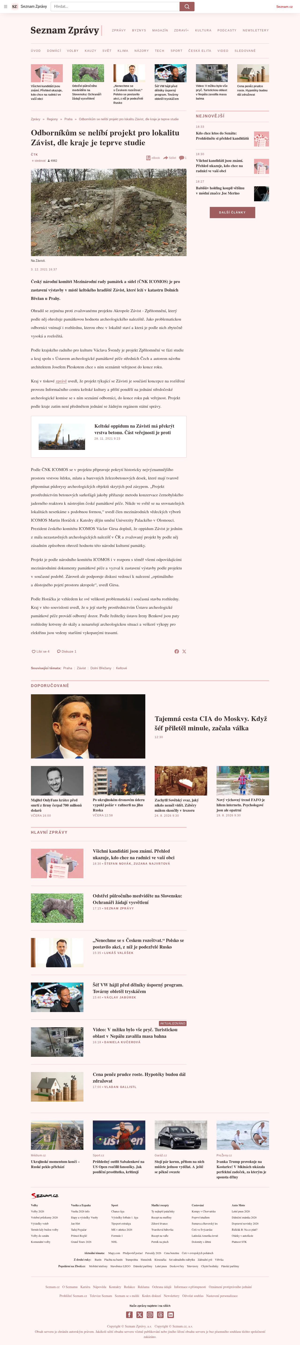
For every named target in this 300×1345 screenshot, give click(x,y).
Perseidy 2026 (153, 1253)
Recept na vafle (159, 1235)
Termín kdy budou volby (44, 1229)
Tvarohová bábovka (162, 1229)
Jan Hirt (75, 1223)
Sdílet (172, 158)
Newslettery (172, 1295)
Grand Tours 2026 (81, 1242)
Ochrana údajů (161, 1287)
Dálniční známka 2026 (244, 1217)
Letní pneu (161, 1266)
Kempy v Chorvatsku (204, 1211)
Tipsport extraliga (121, 1223)
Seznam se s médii (127, 1295)
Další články (232, 212)
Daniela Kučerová (122, 1042)
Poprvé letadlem (201, 1217)
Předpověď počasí (132, 1253)
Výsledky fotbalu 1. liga (124, 1217)
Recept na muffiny (161, 1217)
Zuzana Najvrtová (152, 863)
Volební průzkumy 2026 (44, 1217)
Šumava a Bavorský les (205, 1223)
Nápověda (99, 1287)
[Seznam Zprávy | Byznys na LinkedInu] (170, 1314)
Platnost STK (239, 1242)
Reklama (143, 1287)
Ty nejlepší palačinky (163, 1211)
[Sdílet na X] (184, 651)
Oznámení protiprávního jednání (230, 1287)
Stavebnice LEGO (120, 1266)
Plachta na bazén (113, 1259)
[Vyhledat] (187, 6)
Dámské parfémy (142, 1266)
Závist (81, 668)
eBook (156, 158)
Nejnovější (210, 116)
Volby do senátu (40, 1235)
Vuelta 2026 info (80, 1211)
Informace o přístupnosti (190, 1287)
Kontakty (115, 1287)
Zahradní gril (205, 1259)
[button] (47, 73)
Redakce (129, 1287)
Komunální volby (40, 1242)
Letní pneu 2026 (241, 1211)
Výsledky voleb (40, 1223)
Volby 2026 (37, 1211)
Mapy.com (114, 1253)
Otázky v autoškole (242, 1235)
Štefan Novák (117, 863)
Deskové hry (177, 1266)
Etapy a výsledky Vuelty (84, 1217)
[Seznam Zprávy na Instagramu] (150, 1314)
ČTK (34, 154)
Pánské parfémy (230, 1266)
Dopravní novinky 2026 (245, 1223)
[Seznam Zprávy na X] (139, 1314)
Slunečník (146, 1259)
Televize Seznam (101, 1295)
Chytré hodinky (209, 1266)
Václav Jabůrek (120, 997)
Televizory (192, 1266)
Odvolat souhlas (192, 1295)
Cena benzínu (171, 1253)
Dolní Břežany (100, 668)
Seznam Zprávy (119, 908)
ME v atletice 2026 (121, 1229)
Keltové (121, 668)
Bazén (98, 1259)
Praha (67, 668)
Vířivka (219, 1259)
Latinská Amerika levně (205, 1235)
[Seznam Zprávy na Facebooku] (129, 1314)
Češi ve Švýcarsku (202, 1229)
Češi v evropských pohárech (197, 1253)
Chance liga (117, 1211)
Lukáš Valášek (119, 953)
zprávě (61, 381)
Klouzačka (160, 1259)
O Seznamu (70, 1287)
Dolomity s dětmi (201, 1242)
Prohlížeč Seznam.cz (73, 1295)
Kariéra (85, 1287)
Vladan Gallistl (120, 1087)
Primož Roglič (79, 1235)
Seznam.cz (284, 6)
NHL (114, 1242)
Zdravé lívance (159, 1223)
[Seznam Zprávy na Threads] (160, 1314)
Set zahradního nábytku (182, 1259)
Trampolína (131, 1259)
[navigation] (5, 6)
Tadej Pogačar (78, 1229)
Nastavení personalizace (222, 1295)
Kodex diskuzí (151, 1295)
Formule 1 (117, 1235)
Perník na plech (160, 1242)
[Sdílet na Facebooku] (176, 651)
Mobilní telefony (98, 1266)
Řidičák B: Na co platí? (244, 1229)
